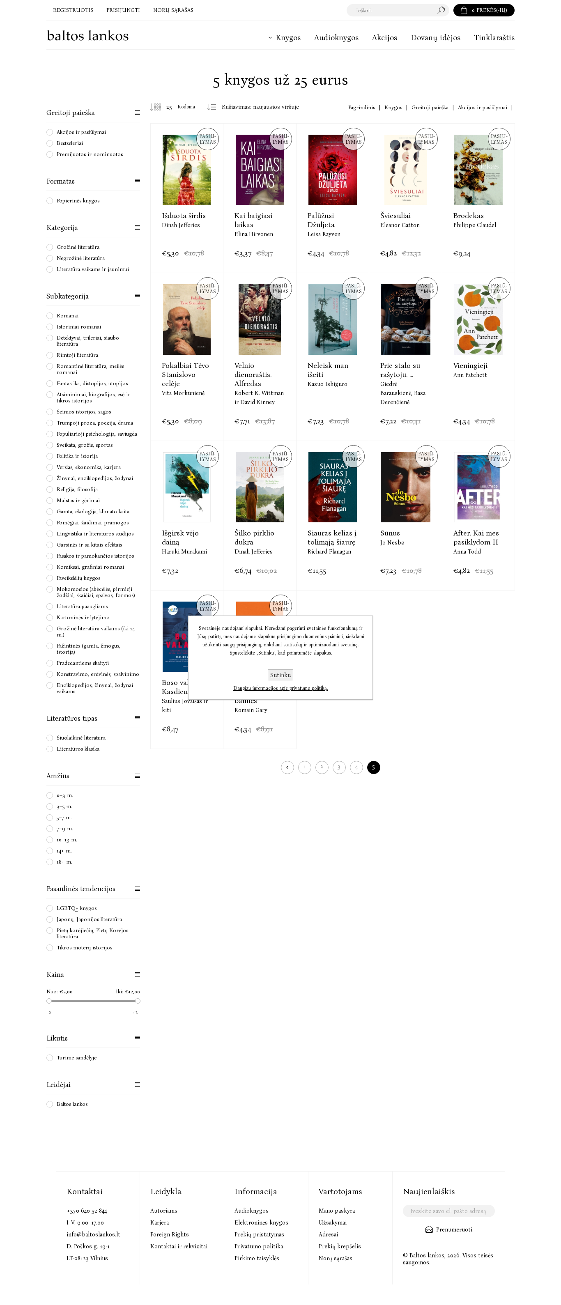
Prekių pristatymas (259, 1234)
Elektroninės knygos (261, 1222)
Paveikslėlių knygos (78, 578)
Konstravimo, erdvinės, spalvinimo (98, 674)
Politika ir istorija (77, 456)
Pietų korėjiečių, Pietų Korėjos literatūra (92, 933)
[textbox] (390, 10)
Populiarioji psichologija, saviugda (97, 434)
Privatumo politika (259, 1246)
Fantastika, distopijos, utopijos (92, 383)
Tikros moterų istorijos (84, 947)
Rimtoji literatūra (77, 355)
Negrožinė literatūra (81, 258)
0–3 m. (65, 795)
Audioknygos (252, 1210)
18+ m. (64, 862)
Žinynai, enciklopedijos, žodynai (95, 478)
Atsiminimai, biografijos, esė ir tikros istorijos (93, 397)
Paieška (443, 10)
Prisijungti (123, 10)
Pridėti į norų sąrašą (197, 190)
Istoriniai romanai (79, 327)
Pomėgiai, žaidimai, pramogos (93, 522)
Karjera (159, 1222)
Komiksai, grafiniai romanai (90, 567)
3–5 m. (64, 806)
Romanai (67, 315)
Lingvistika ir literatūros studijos (95, 534)
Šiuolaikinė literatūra (81, 738)
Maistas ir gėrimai (78, 500)
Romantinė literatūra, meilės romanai (90, 369)
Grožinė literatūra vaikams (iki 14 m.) (96, 631)
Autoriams (163, 1210)
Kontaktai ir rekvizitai (178, 1246)
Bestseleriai (70, 143)
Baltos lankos (72, 1104)
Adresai (328, 1234)
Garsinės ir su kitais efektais (89, 545)
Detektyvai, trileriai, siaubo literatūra (88, 341)
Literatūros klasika (78, 749)
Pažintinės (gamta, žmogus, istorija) (88, 649)
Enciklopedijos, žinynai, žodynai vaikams (95, 688)
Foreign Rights (169, 1234)
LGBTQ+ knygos (77, 908)
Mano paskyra (337, 1210)
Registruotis (73, 10)
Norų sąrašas (335, 1258)
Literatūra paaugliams (82, 606)
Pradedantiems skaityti (83, 663)
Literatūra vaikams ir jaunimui (93, 269)
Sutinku (280, 675)
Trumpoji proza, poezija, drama (95, 423)
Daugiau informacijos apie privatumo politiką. (280, 688)
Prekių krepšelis (340, 1246)
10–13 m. (67, 839)
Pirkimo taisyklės (257, 1258)
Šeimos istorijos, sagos (84, 412)
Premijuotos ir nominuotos (90, 154)
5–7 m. (64, 817)
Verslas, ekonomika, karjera (89, 467)
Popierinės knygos (78, 201)
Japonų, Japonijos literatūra (89, 919)
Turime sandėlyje (77, 1058)
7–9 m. (65, 828)
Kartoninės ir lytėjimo (83, 617)
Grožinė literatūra (78, 247)
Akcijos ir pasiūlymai (81, 132)
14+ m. (64, 851)
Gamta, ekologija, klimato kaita (93, 511)
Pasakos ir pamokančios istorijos (95, 556)
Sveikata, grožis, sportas (85, 445)
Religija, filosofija (77, 489)
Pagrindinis (361, 107)
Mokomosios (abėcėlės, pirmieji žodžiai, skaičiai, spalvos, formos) (96, 592)
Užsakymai (333, 1222)
